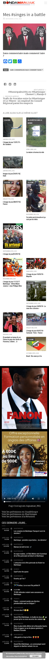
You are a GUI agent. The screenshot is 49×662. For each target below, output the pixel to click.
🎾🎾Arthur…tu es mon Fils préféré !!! (27, 585)
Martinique (18, 528)
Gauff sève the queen (21, 572)
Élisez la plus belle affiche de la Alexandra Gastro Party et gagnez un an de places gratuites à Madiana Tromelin (30, 628)
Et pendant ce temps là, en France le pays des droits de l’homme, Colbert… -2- (12, 339)
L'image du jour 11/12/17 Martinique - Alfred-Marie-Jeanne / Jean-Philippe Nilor (12, 284)
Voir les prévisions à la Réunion (18, 516)
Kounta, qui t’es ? (20, 579)
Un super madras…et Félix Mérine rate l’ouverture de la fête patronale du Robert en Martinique (30, 555)
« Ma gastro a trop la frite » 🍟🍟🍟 (26, 637)
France (16, 598)
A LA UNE (7, 120)
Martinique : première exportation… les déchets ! (30, 540)
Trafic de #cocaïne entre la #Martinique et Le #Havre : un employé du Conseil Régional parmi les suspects (24, 101)
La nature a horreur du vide (35, 152)
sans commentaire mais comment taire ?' (26, 70)
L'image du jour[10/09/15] (11, 254)
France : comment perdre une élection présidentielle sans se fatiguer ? (27, 602)
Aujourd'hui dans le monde (35, 121)
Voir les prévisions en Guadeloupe (20, 511)
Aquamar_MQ (33, 506)
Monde (16, 569)
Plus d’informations (21, 656)
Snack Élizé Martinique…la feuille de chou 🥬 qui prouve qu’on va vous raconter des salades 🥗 (30, 618)
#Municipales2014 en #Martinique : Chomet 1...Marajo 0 (27, 93)
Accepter (35, 656)
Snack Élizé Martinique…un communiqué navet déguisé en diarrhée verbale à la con (29, 645)
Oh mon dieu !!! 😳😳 (21, 610)
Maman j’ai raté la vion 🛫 (23, 547)
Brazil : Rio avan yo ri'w (34, 356)
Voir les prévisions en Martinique (19, 514)
